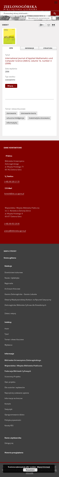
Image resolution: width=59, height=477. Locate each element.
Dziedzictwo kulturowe (14, 272)
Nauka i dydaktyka (12, 278)
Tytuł (7, 334)
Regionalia (9, 283)
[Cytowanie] (53, 25)
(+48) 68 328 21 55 (11, 181)
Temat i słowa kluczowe (14, 339)
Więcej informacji (43, 467)
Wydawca (8, 345)
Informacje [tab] (29, 48)
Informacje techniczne (14, 398)
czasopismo (10, 79)
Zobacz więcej (10, 313)
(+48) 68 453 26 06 (11, 223)
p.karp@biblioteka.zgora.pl (15, 231)
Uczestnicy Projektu (12, 376)
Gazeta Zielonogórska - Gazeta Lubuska (21, 294)
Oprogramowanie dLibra (14, 414)
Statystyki (8, 409)
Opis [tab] (11, 48)
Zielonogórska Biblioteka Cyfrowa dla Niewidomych (25, 305)
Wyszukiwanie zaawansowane (38, 18)
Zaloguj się (9, 443)
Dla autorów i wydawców (15, 387)
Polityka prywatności (13, 420)
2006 (7, 71)
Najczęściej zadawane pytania (17, 393)
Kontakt (8, 404)
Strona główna (10, 258)
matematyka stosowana (39, 118)
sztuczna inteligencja (15, 118)
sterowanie (11, 113)
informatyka (12, 123)
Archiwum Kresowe (12, 289)
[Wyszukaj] (55, 13)
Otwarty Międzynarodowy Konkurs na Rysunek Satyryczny (28, 299)
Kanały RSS (9, 425)
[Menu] (55, 2)
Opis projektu (10, 382)
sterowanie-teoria (28, 113)
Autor (7, 328)
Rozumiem (30, 470)
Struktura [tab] (47, 48)
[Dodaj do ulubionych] (48, 25)
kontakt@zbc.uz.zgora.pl (14, 193)
